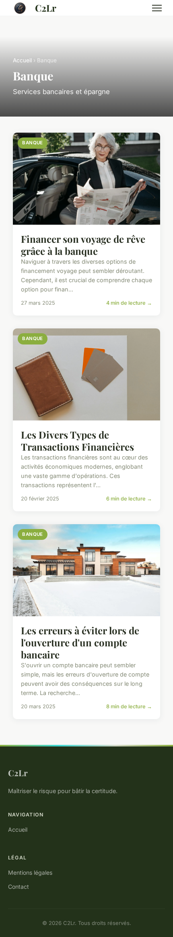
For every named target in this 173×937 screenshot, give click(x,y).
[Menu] (157, 8)
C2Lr (45, 8)
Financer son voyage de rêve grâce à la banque (83, 244)
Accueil (22, 60)
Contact (18, 886)
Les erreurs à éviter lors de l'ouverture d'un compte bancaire (80, 642)
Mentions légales (30, 872)
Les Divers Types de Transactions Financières (77, 440)
